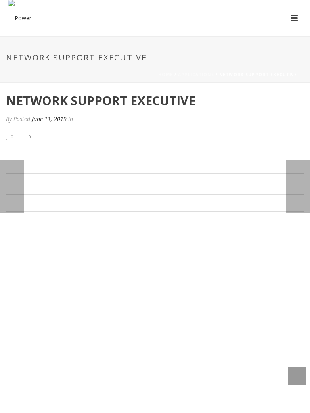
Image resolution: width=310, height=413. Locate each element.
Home (165, 74)
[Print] (58, 136)
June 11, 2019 (49, 119)
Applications (196, 74)
